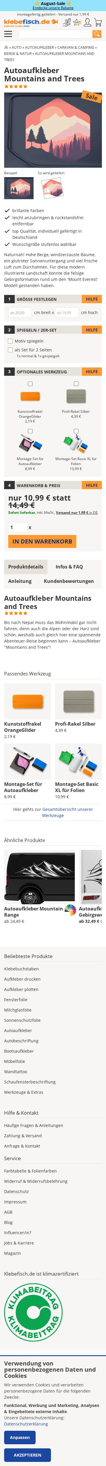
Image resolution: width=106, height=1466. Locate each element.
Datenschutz (16, 1191)
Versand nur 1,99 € (77, 512)
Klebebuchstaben (21, 969)
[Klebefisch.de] (31, 23)
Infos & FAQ (69, 566)
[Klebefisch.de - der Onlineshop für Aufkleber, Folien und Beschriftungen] (6, 47)
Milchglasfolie (18, 1010)
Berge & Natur (18, 53)
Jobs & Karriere (19, 1243)
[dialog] (53, 1411)
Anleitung (20, 581)
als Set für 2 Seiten (33, 350)
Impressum (15, 1202)
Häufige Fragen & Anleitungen (33, 1125)
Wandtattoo (15, 1071)
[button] (19, 188)
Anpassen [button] (20, 1437)
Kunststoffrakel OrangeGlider (22, 727)
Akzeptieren (27, 1455)
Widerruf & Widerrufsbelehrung (35, 1181)
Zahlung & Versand (23, 1135)
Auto (16, 47)
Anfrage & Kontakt (22, 1146)
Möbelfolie (14, 1061)
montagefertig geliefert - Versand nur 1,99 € (53, 14)
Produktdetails (25, 566)
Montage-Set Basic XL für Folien (76, 787)
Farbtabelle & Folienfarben (30, 1171)
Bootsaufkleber (19, 1051)
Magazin (12, 1253)
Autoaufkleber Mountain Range (33, 911)
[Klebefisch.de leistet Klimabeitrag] (53, 1312)
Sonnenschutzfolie (22, 1020)
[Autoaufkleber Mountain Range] (39, 877)
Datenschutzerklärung (26, 1424)
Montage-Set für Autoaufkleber (23, 787)
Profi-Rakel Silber (75, 724)
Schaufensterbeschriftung (30, 1082)
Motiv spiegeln (29, 341)
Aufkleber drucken (22, 979)
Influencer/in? (17, 1232)
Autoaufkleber (39, 47)
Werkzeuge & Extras (23, 1092)
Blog (8, 1222)
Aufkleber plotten (21, 989)
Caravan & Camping (75, 47)
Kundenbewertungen (69, 581)
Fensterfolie (15, 999)
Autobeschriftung (21, 1041)
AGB (8, 1212)
